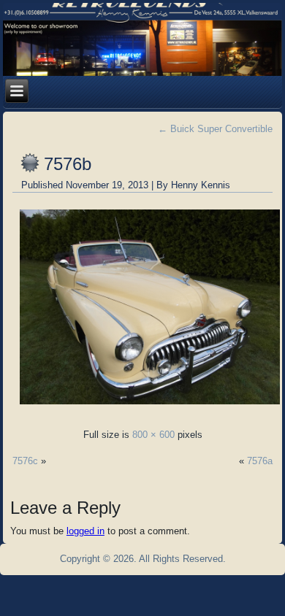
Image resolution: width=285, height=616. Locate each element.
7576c (25, 460)
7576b (67, 164)
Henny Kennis (200, 185)
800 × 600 (153, 434)
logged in (85, 530)
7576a (260, 460)
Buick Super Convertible (215, 128)
